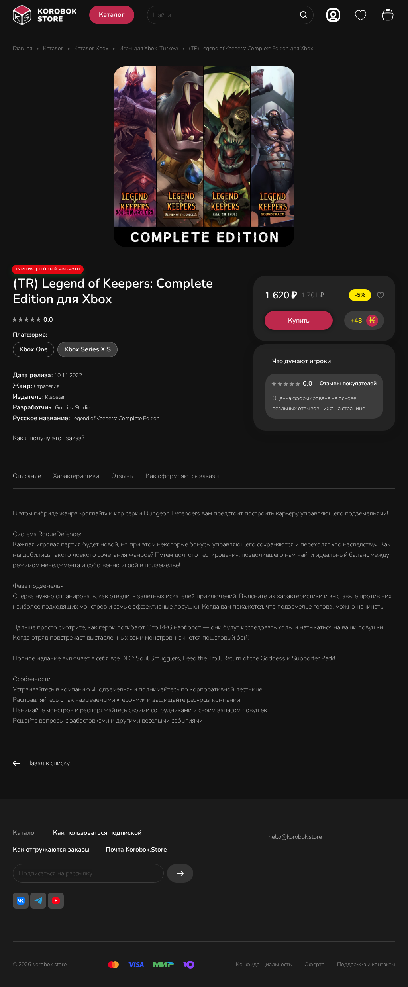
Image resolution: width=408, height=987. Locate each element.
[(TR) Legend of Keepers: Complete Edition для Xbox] (204, 156)
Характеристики (76, 476)
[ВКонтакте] (21, 901)
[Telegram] (38, 901)
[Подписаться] (180, 873)
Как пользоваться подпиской (97, 832)
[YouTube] (56, 901)
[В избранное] (380, 295)
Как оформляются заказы (183, 476)
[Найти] (304, 15)
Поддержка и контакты (366, 964)
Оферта (314, 964)
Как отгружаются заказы (51, 849)
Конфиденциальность (264, 964)
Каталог (25, 832)
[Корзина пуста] (388, 15)
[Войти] (333, 15)
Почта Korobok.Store (136, 849)
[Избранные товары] (361, 15)
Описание (27, 476)
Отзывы (122, 476)
